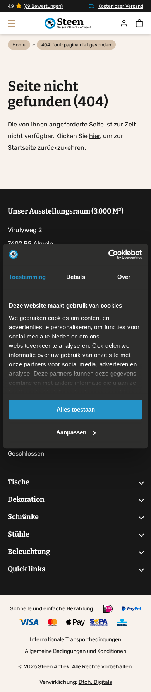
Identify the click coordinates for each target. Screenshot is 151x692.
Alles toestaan (76, 409)
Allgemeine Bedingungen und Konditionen (75, 651)
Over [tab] (123, 276)
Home (19, 45)
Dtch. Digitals (95, 682)
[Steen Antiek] (68, 23)
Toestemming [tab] (27, 276)
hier (94, 136)
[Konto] (124, 23)
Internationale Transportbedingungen (75, 639)
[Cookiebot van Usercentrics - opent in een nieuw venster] (108, 254)
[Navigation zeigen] (11, 23)
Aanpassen (71, 432)
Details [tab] (75, 276)
